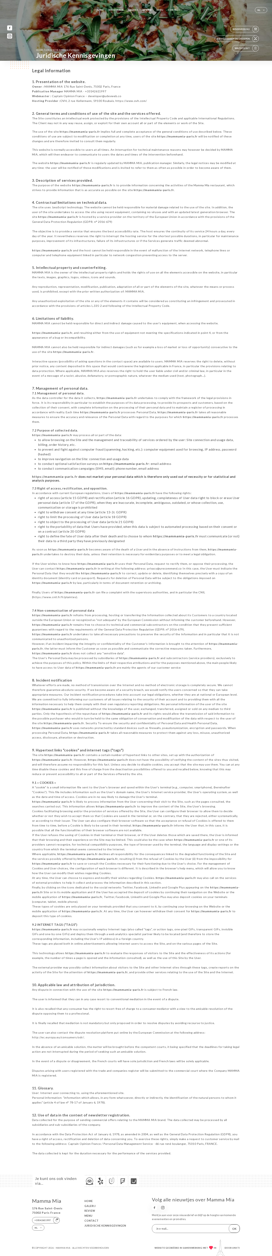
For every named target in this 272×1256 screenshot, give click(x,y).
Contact (174, 10)
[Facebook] (9, 27)
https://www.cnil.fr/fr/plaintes (54, 597)
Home (100, 10)
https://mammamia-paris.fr (80, 131)
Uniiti (236, 1247)
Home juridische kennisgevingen (57, 49)
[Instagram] (9, 36)
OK (234, 1228)
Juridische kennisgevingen (105, 1225)
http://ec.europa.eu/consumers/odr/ (58, 1037)
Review (147, 10)
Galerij (133, 10)
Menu (160, 10)
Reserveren (116, 10)
